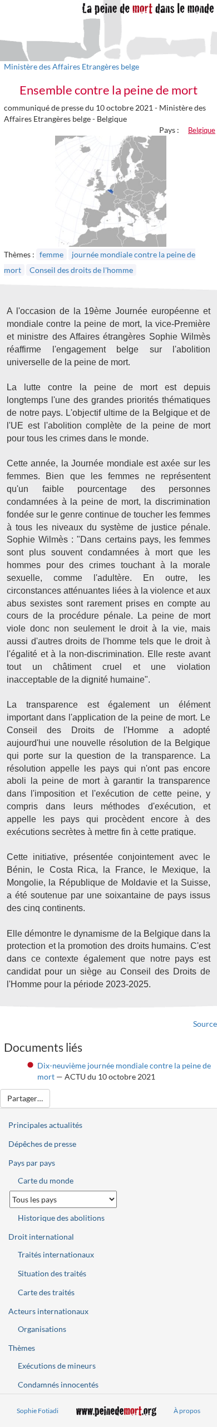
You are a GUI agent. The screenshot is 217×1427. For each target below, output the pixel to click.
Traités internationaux (56, 1254)
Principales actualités (45, 1125)
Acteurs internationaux (48, 1311)
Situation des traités (52, 1273)
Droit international (41, 1236)
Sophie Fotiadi (37, 1410)
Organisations (42, 1329)
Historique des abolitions (61, 1217)
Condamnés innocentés (58, 1384)
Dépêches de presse (42, 1143)
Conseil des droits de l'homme (81, 270)
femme (51, 254)
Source (205, 1023)
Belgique (201, 130)
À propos (187, 1410)
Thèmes (21, 1348)
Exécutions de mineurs (57, 1365)
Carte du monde (45, 1180)
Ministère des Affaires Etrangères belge (71, 66)
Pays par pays (31, 1162)
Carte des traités (46, 1292)
